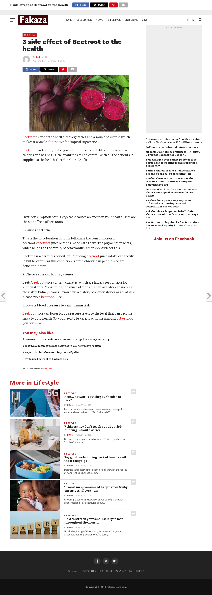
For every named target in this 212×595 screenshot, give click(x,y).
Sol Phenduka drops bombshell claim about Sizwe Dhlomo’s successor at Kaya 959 (172, 214)
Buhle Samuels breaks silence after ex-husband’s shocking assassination (171, 172)
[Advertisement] (79, 189)
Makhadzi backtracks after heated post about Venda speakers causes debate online (171, 192)
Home (68, 19)
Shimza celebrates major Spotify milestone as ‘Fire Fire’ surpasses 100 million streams (174, 141)
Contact (73, 571)
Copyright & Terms (92, 571)
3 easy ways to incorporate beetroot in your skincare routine (62, 345)
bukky (39, 57)
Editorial (131, 19)
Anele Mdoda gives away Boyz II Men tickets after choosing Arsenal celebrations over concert (169, 203)
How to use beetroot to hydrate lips (45, 359)
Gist (144, 19)
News (99, 19)
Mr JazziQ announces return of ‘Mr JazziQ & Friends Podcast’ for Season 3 (173, 153)
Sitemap (139, 571)
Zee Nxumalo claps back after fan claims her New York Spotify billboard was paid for (172, 225)
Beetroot (29, 137)
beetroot (44, 243)
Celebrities (84, 19)
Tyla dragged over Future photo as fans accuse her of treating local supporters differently (171, 162)
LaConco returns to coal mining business (172, 147)
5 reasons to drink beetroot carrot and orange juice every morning (66, 339)
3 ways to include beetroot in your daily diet (51, 352)
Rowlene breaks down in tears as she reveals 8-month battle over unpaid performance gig (169, 181)
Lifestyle (114, 19)
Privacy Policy (123, 571)
